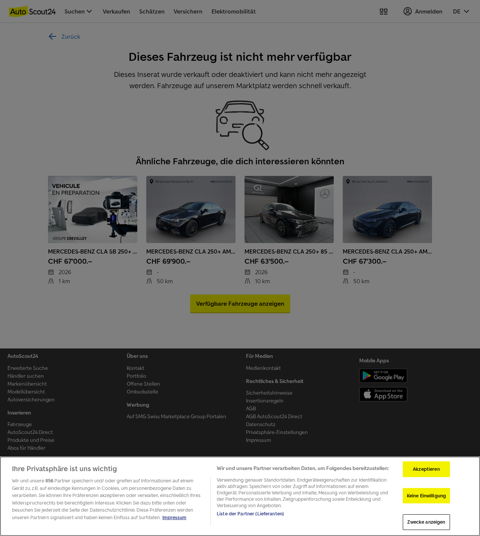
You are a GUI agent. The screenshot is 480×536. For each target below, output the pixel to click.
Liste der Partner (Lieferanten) (250, 513)
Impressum (174, 517)
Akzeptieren (426, 469)
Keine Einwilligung (426, 495)
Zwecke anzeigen (426, 522)
